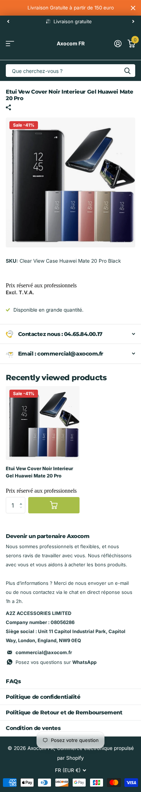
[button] (23, 499)
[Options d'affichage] (54, 505)
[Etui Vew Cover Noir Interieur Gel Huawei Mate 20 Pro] (43, 423)
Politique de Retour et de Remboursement (64, 712)
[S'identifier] (117, 43)
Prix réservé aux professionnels (41, 285)
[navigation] (8, 21)
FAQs (13, 681)
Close (133, 8)
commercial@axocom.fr (44, 652)
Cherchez (127, 70)
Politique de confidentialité (43, 696)
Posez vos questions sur (56, 662)
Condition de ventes (33, 728)
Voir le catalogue (10, 44)
